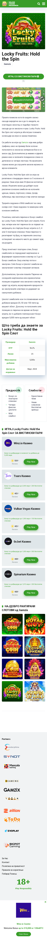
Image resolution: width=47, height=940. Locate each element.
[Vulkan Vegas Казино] (8, 511)
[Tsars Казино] (8, 479)
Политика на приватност (13, 866)
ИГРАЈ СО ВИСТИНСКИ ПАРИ (22, 76)
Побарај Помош (9, 874)
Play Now (31, 462)
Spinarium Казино (25, 574)
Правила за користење (12, 870)
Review (15, 464)
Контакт (5, 862)
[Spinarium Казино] (8, 577)
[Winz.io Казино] (8, 446)
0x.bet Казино (22, 541)
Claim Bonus (23, 934)
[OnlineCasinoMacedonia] (10, 3)
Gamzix (7, 64)
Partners (6, 739)
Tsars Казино (22, 476)
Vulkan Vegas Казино (27, 508)
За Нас (5, 858)
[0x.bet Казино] (8, 544)
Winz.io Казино (23, 443)
